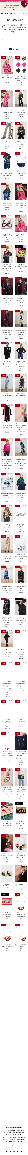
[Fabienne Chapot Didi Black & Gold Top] (21, 130)
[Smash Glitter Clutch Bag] (21, 254)
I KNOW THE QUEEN (21, 264)
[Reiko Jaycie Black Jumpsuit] (21, 708)
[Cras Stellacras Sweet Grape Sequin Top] (7, 286)
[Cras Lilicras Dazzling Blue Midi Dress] (7, 161)
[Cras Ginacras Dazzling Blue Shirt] (7, 191)
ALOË (7, 492)
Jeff (21, 109)
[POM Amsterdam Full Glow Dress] (21, 383)
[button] (14, 43)
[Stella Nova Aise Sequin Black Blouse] (21, 606)
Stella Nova (21, 617)
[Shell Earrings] (7, 873)
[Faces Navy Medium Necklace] (21, 161)
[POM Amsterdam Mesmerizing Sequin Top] (7, 254)
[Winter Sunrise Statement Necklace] (21, 843)
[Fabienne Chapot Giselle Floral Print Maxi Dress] (21, 318)
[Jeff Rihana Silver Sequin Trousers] (7, 130)
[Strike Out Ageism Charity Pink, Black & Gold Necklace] (7, 741)
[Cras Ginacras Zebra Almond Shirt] (7, 513)
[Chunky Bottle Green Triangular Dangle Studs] (7, 481)
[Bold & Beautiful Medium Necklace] (21, 902)
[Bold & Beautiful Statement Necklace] (7, 932)
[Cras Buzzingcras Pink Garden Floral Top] (21, 191)
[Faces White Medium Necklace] (21, 544)
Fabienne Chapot (21, 141)
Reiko (21, 719)
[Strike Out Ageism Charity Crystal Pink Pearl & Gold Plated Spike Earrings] (21, 413)
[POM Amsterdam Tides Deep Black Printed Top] (21, 638)
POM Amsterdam (21, 234)
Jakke (7, 423)
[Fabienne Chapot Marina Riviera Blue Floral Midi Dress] (7, 574)
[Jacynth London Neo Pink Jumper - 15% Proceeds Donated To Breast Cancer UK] (7, 447)
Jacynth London (7, 361)
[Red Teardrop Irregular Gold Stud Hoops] (7, 811)
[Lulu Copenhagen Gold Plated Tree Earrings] (7, 708)
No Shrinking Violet (21, 75)
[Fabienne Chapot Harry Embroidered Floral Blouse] (21, 350)
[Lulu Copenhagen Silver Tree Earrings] (21, 513)
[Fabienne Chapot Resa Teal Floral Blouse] (21, 481)
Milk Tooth (7, 884)
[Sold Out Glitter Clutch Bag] (7, 902)
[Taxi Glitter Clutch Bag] (21, 811)
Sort (2, 39)
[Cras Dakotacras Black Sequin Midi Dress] (21, 286)
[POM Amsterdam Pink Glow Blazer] (21, 223)
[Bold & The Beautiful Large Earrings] (7, 223)
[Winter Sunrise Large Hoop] (7, 843)
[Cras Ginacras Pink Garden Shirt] (7, 65)
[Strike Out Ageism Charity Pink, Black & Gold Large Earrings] (7, 777)
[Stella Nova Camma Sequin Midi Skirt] (7, 638)
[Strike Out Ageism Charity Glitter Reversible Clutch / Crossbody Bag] (21, 777)
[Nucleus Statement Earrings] (21, 873)
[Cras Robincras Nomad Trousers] (7, 544)
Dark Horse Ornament (21, 423)
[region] (14, 1)
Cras (7, 75)
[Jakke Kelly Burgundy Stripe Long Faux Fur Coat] (7, 413)
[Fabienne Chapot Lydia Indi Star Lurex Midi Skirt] (7, 606)
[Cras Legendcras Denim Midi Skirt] (7, 383)
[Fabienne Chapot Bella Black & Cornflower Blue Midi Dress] (21, 447)
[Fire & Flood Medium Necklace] (21, 932)
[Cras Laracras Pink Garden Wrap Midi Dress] (7, 98)
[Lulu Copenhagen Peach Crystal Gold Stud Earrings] (21, 671)
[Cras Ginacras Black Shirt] (21, 574)
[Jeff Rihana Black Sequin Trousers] (21, 98)
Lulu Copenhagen (21, 524)
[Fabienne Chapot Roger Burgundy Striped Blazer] (7, 318)
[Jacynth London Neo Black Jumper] (7, 350)
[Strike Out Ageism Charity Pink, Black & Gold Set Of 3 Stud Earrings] (21, 64)
